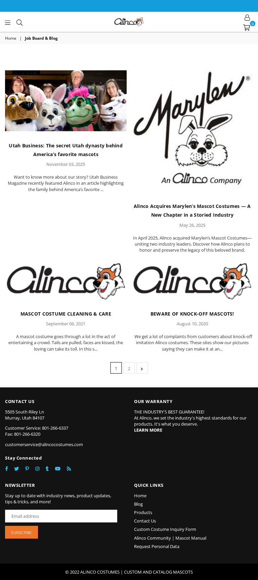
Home (10, 38)
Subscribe (21, 532)
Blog (138, 504)
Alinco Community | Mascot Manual (170, 538)
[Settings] (247, 17)
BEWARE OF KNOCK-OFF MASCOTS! (192, 314)
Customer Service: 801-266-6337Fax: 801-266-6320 (36, 431)
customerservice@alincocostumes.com (44, 444)
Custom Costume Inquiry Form (165, 529)
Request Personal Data (156, 546)
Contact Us (145, 521)
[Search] (19, 22)
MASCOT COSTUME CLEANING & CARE (65, 314)
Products (143, 512)
